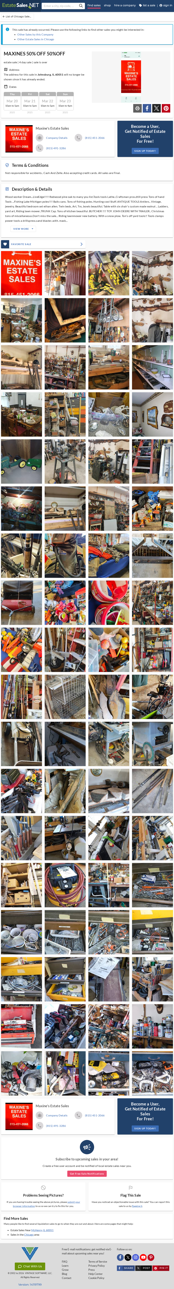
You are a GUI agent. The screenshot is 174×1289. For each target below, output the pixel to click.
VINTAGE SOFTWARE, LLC (38, 1273)
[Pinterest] (150, 1257)
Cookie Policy (96, 1277)
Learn (65, 1265)
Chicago (29, 1234)
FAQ (64, 1261)
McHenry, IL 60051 (42, 1230)
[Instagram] (135, 1257)
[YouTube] (143, 1257)
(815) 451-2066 (95, 137)
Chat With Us (32, 1266)
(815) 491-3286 (56, 148)
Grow (65, 1269)
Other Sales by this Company (35, 34)
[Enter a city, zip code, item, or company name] (81, 6)
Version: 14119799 (30, 1284)
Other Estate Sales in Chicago (35, 39)
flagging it (137, 1206)
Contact (66, 1277)
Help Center (95, 1273)
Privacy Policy (96, 1265)
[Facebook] (120, 1257)
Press (91, 1269)
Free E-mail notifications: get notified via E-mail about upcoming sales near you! (87, 1251)
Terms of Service (97, 1261)
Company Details (57, 137)
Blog (64, 1273)
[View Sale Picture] (21, 273)
